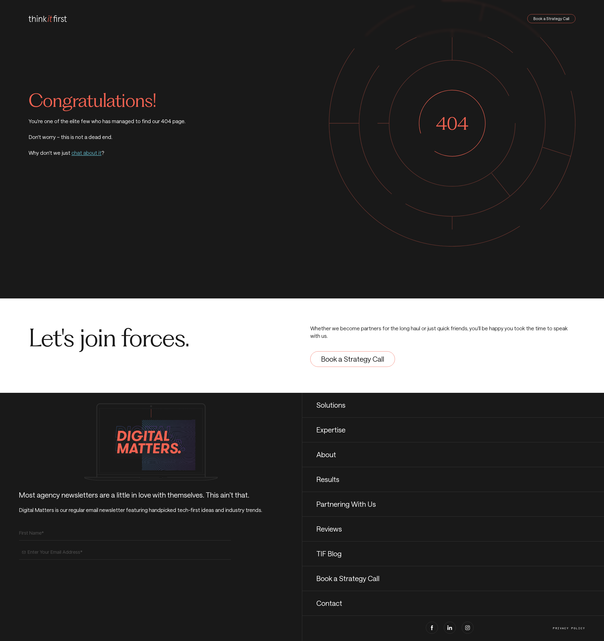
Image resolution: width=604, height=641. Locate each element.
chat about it (86, 153)
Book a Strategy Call (551, 18)
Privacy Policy (569, 628)
